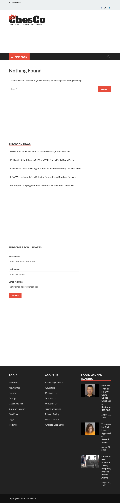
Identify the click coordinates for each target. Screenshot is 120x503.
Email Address (16, 281)
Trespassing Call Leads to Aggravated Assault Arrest (106, 433)
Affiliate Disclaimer (54, 424)
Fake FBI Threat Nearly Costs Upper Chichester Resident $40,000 (106, 397)
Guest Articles (16, 403)
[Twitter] (105, 7)
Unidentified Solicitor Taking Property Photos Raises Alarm (106, 467)
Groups (13, 398)
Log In (12, 419)
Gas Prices (14, 414)
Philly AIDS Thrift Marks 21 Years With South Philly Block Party (42, 160)
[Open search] (108, 56)
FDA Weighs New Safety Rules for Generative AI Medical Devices (43, 177)
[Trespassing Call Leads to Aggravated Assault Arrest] (90, 424)
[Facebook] (101, 7)
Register (13, 424)
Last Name (14, 269)
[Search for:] (60, 89)
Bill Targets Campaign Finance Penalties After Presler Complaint (42, 185)
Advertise (50, 387)
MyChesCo (31, 498)
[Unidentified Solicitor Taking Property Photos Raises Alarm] (90, 456)
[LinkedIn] (109, 7)
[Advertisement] (62, 41)
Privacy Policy (52, 414)
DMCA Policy (52, 419)
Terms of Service (53, 408)
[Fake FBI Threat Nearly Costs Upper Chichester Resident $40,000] (90, 385)
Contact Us (50, 393)
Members (14, 382)
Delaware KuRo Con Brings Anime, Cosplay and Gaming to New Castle (45, 168)
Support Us (50, 398)
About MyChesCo (54, 382)
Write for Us (51, 403)
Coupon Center (17, 408)
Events (12, 393)
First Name (14, 256)
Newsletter (14, 387)
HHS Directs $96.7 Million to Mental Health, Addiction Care (40, 151)
